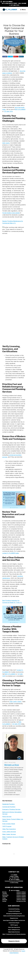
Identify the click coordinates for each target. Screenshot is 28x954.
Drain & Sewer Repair (8, 823)
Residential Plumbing (8, 804)
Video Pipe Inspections (9, 829)
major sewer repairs (15, 701)
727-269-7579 (14, 5)
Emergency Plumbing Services (11, 809)
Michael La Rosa (11, 765)
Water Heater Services (9, 834)
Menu (24, 9)
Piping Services (6, 816)
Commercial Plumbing (8, 807)
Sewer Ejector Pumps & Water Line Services (14, 920)
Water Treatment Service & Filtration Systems (14, 934)
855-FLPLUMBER (7, 1)
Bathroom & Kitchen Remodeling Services (14, 915)
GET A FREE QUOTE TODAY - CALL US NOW (14, 3)
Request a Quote (14, 941)
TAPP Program (6, 826)
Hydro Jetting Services (9, 831)
